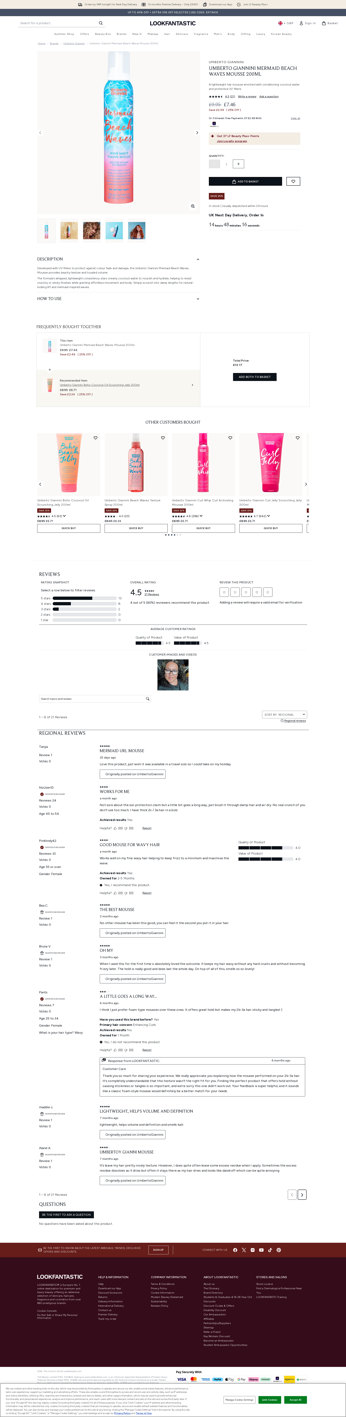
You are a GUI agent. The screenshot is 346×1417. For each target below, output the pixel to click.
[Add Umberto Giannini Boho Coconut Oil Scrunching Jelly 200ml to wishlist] (95, 437)
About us (209, 1284)
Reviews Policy (159, 1305)
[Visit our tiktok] (270, 1250)
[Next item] (306, 484)
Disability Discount (215, 1310)
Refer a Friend (212, 1332)
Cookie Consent (47, 1311)
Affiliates (209, 1318)
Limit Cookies (270, 1399)
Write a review (247, 96)
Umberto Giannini (74, 43)
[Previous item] (40, 484)
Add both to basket (255, 377)
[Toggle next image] (197, 133)
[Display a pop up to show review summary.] (64, 516)
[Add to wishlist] (293, 181)
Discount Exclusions (110, 1292)
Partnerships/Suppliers (217, 1323)
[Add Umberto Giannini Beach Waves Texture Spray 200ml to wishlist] (163, 437)
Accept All (295, 1399)
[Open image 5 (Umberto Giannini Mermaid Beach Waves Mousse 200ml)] (137, 231)
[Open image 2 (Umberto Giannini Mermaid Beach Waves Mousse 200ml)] (69, 231)
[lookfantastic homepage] (173, 23)
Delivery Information (110, 1301)
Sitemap (209, 1327)
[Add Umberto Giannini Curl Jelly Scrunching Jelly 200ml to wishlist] (297, 437)
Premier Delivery (108, 1314)
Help (101, 1284)
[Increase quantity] (238, 164)
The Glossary (211, 1288)
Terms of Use (144, 1413)
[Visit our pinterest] (278, 1250)
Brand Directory (213, 1292)
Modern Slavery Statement (167, 1297)
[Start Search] (101, 23)
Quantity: (216, 156)
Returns (102, 1297)
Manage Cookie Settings (239, 1399)
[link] (307, 23)
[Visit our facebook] (235, 1250)
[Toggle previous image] (40, 133)
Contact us (105, 1310)
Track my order (107, 1318)
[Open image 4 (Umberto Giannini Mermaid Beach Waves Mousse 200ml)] (114, 231)
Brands (54, 43)
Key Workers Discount (217, 1336)
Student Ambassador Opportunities (225, 1345)
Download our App (109, 1288)
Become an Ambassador (219, 1340)
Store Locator (264, 1284)
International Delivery (111, 1305)
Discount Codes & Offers (219, 1305)
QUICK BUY (69, 528)
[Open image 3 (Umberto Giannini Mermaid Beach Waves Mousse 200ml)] (92, 231)
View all (295, 118)
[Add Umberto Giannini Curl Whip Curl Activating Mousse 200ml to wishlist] (230, 437)
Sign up (158, 1249)
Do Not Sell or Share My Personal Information (57, 1317)
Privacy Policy (159, 1288)
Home (41, 43)
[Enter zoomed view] (193, 206)
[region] (173, 1400)
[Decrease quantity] (214, 164)
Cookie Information (163, 1292)
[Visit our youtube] (261, 1250)
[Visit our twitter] (244, 1250)
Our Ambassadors (215, 1314)
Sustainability (159, 1301)
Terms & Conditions (163, 1284)
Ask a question (269, 96)
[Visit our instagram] (252, 1250)
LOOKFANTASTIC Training (271, 1297)
